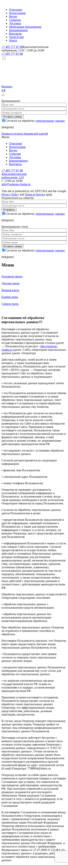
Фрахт (13, 40)
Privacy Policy (10, 194)
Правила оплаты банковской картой (25, 133)
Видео (13, 16)
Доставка (15, 23)
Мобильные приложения (25, 26)
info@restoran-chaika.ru (16, 184)
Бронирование (18, 30)
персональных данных (50, 120)
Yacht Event (16, 37)
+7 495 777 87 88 (12, 46)
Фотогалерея (17, 13)
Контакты (15, 33)
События (15, 19)
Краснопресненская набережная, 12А (14, 175)
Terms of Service (35, 194)
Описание (15, 9)
